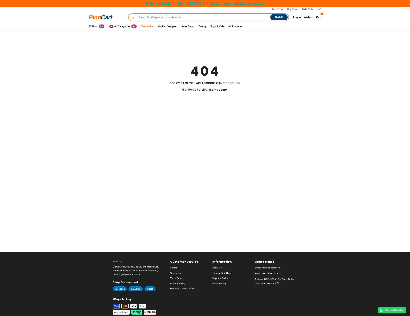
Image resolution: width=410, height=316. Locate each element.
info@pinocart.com (271, 267)
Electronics (147, 26)
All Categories (123, 26)
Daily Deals (307, 9)
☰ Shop (96, 26)
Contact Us (175, 273)
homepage (218, 90)
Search (279, 17)
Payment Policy (220, 278)
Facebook (120, 289)
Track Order (277, 9)
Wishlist (308, 17)
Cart (100, 17)
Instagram (136, 289)
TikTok (150, 289)
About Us (217, 267)
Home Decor (187, 26)
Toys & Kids (217, 26)
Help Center (292, 9)
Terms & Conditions (222, 273)
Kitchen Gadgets (167, 26)
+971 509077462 (271, 273)
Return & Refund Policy (182, 288)
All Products (235, 26)
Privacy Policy (219, 283)
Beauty (202, 26)
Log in (297, 17)
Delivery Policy (177, 283)
